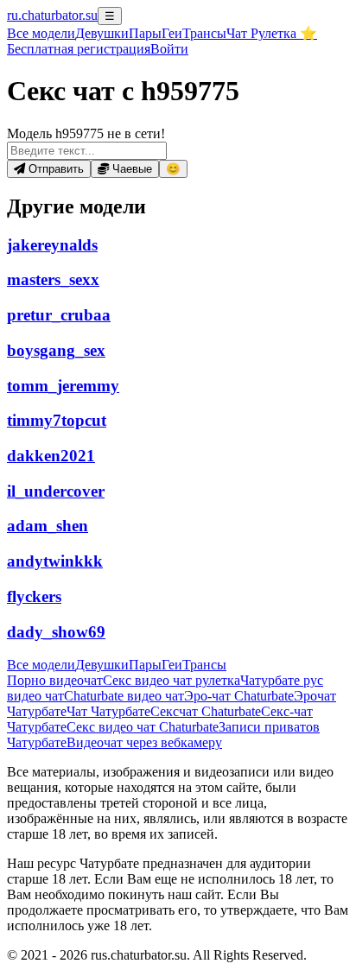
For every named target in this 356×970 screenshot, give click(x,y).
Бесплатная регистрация (78, 48)
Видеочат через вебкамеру (144, 742)
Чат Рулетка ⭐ (271, 33)
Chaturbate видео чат (124, 695)
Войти (169, 48)
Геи (172, 33)
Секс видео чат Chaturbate (143, 727)
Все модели (41, 664)
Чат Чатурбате (108, 711)
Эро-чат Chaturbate (239, 695)
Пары (145, 33)
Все (41, 33)
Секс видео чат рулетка (171, 680)
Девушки (102, 33)
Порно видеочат (55, 680)
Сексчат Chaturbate (205, 711)
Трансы (204, 33)
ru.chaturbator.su (52, 15)
